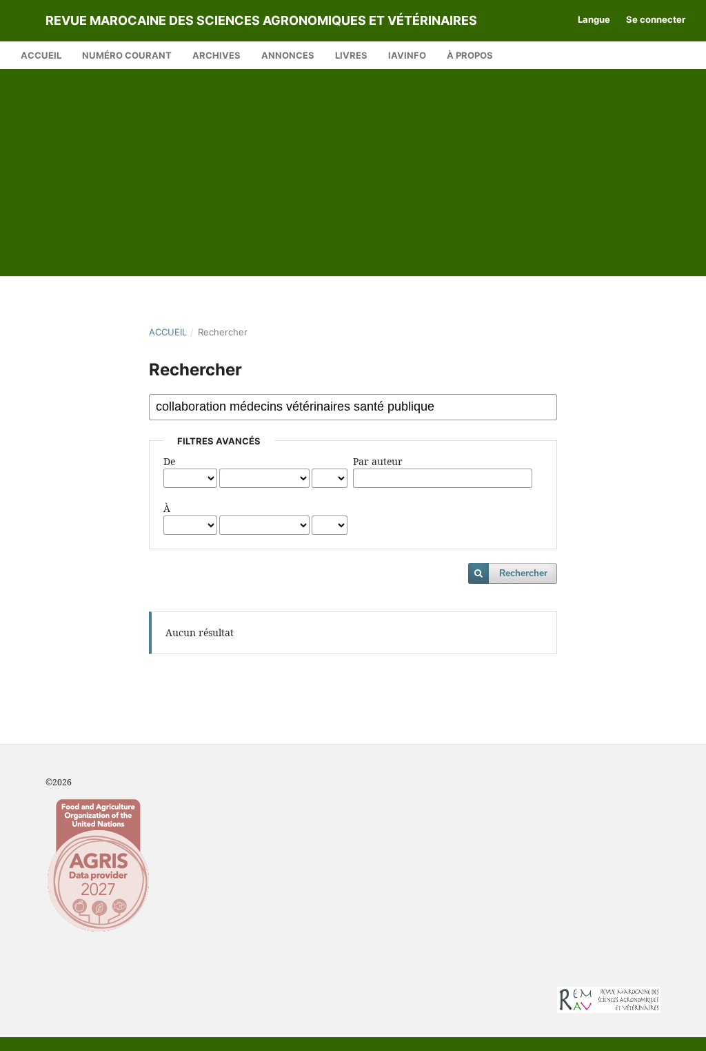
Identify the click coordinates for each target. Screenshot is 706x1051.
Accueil (41, 55)
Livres (351, 55)
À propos (470, 55)
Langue (594, 19)
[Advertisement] (353, 172)
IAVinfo (407, 55)
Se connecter (655, 19)
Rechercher (523, 573)
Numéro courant (127, 55)
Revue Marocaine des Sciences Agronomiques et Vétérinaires (261, 20)
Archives (216, 55)
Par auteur (378, 461)
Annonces (287, 55)
